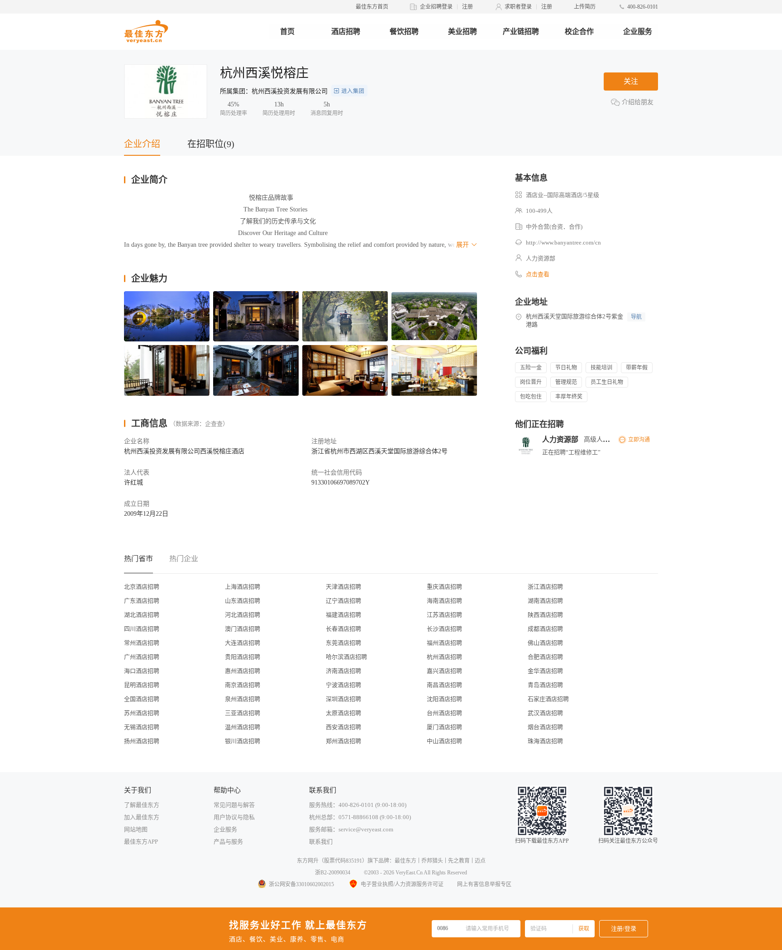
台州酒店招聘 (444, 713)
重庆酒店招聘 (444, 586)
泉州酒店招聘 (242, 699)
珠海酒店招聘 (545, 741)
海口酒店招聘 (141, 670)
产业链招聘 (521, 31)
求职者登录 (518, 7)
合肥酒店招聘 (545, 656)
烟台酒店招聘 (545, 727)
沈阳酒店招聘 (444, 699)
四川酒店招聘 (141, 628)
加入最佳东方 (141, 817)
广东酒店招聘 (141, 600)
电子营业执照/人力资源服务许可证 (402, 884)
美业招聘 (462, 31)
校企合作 (579, 31)
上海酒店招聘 (242, 586)
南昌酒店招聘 (444, 684)
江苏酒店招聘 (444, 614)
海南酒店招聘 (444, 600)
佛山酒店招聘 (545, 642)
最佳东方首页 (372, 7)
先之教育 (459, 861)
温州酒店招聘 (242, 727)
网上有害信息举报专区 (484, 884)
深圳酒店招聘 (343, 699)
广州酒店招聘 (141, 656)
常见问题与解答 (234, 804)
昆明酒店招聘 (141, 684)
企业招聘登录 (436, 7)
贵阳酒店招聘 (242, 656)
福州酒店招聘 (444, 642)
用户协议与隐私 (234, 817)
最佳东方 (405, 861)
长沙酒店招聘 (444, 628)
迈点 (480, 861)
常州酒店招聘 (141, 642)
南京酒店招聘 (242, 684)
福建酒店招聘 (343, 614)
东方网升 (308, 861)
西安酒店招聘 (343, 727)
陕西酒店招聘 (545, 614)
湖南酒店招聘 (545, 600)
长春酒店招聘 (343, 628)
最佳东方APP (141, 841)
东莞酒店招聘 (343, 642)
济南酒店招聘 (343, 670)
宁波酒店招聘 (343, 684)
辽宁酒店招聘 (343, 600)
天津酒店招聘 (343, 586)
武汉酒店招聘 (545, 713)
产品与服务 (228, 841)
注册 (467, 7)
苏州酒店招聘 (141, 713)
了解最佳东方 (141, 804)
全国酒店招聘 (141, 699)
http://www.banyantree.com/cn (563, 242)
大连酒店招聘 (242, 642)
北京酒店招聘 (141, 586)
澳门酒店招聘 (242, 628)
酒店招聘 (345, 31)
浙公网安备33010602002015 (301, 884)
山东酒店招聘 (242, 600)
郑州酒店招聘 (343, 741)
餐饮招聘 (404, 31)
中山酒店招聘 (444, 741)
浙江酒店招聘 (545, 586)
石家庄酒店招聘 (548, 699)
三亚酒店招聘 (242, 713)
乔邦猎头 (432, 861)
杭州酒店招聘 (444, 656)
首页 (287, 31)
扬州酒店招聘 (141, 741)
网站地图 (136, 829)
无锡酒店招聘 (141, 727)
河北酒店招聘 (242, 614)
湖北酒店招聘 (141, 614)
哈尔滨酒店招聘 (346, 656)
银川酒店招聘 (242, 741)
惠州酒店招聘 (242, 670)
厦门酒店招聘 (444, 727)
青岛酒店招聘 (545, 684)
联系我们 (321, 841)
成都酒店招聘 (545, 628)
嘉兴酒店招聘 (444, 670)
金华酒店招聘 (545, 670)
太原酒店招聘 (343, 713)
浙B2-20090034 (332, 872)
